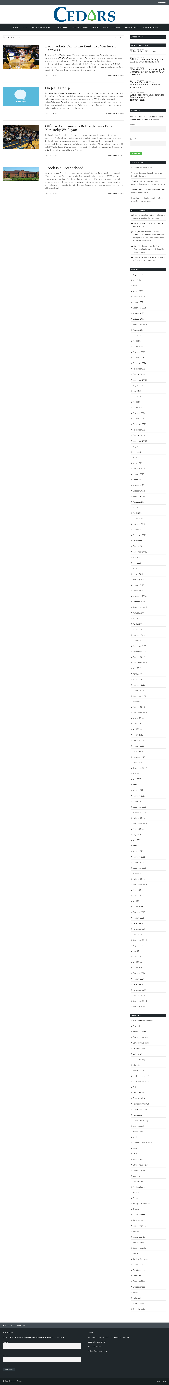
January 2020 (138, 641)
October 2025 (139, 319)
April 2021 (137, 568)
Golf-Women (138, 1093)
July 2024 (137, 391)
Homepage (137, 1115)
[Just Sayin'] (21, 96)
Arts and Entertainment (143, 1021)
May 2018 (137, 724)
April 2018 (137, 729)
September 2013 (140, 1001)
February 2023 (139, 469)
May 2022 (137, 507)
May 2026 (137, 280)
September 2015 (140, 885)
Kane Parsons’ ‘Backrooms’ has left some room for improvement (147, 97)
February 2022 (139, 524)
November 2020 (139, 596)
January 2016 (138, 862)
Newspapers (138, 1159)
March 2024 (138, 408)
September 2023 (140, 441)
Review (136, 1209)
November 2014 (139, 929)
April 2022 (137, 513)
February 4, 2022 (116, 75)
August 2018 (138, 718)
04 (24, 1325)
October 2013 (139, 995)
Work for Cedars (150, 27)
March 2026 (138, 291)
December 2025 (139, 308)
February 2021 (139, 580)
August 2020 (138, 613)
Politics (136, 1198)
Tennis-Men (138, 1265)
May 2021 (137, 563)
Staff (25, 27)
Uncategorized (139, 1287)
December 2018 (139, 696)
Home (15, 27)
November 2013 (139, 990)
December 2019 (139, 646)
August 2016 (138, 829)
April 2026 (137, 286)
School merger (139, 1215)
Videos (135, 1292)
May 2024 (137, 396)
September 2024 (140, 380)
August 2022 (138, 502)
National (136, 1148)
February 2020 (139, 635)
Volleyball (137, 1298)
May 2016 (137, 840)
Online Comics (139, 1170)
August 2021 (138, 557)
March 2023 (138, 463)
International (138, 1126)
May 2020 (137, 618)
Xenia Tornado (139, 1309)
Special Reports (131, 27)
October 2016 (139, 818)
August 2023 (138, 446)
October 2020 (139, 602)
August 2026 (138, 274)
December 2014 (139, 923)
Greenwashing (139, 1098)
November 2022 (139, 485)
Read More (53, 75)
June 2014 (137, 951)
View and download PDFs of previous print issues (109, 1337)
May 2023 (137, 452)
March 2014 (138, 968)
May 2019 (137, 668)
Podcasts (136, 1193)
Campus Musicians (141, 1043)
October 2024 (139, 374)
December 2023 (139, 424)
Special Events (139, 1237)
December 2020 (139, 591)
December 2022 (139, 480)
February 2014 (139, 973)
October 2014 (139, 934)
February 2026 (139, 297)
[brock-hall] (21, 174)
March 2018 (138, 735)
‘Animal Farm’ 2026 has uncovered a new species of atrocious (145, 85)
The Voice (137, 1276)
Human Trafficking (140, 1120)
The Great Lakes (139, 1270)
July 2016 (137, 835)
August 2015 (138, 890)
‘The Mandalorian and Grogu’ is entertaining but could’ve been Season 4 (147, 72)
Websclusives (138, 1303)
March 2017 (138, 790)
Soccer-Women (139, 1226)
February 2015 (139, 912)
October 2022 (139, 491)
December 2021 (139, 535)
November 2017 (139, 757)
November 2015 (139, 873)
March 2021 (138, 574)
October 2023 (139, 435)
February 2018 (139, 740)
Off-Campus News (80, 27)
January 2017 (138, 801)
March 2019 (138, 679)
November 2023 (139, 430)
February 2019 (139, 685)
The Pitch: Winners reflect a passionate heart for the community (149, 249)
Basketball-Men (139, 1032)
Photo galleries (139, 1187)
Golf (134, 1087)
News (135, 1154)
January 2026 (138, 302)
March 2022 (138, 518)
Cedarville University (97, 1342)
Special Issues (138, 1242)
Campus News (62, 27)
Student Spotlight (140, 1259)
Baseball (136, 1026)
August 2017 (138, 774)
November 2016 (139, 812)
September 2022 (140, 496)
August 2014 (138, 946)
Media (105, 27)
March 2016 (138, 851)
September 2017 (140, 768)
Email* (133, 139)
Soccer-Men (138, 1220)
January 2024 (138, 419)
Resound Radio (94, 1346)
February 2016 (139, 857)
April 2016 (137, 846)
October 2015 (139, 879)
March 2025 (138, 347)
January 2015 (138, 918)
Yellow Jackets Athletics (98, 1351)
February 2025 (139, 352)
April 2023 (137, 457)
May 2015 (137, 896)
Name (132, 125)
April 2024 (137, 402)
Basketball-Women (141, 1037)
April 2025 (137, 341)
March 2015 (138, 907)
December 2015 (139, 868)
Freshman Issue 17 (141, 1076)
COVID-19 (137, 1054)
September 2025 (140, 324)
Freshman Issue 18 (141, 1082)
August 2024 (138, 385)
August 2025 (138, 330)
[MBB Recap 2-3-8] (21, 137)
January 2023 (138, 474)
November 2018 (139, 702)
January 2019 (138, 690)
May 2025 (137, 335)
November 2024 (139, 369)
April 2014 (137, 962)
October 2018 (139, 707)
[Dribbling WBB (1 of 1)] (21, 57)
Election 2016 (138, 1070)
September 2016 (140, 824)
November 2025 (139, 313)
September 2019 (140, 663)
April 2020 (137, 624)
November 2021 (139, 541)
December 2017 (139, 751)
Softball (136, 1231)
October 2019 (139, 657)
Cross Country (139, 1059)
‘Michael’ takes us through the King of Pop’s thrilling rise (147, 60)
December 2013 (139, 984)
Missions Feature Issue (142, 1143)
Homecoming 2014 (141, 1104)
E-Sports (136, 1065)
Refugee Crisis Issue (141, 1204)
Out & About (138, 1181)
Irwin (135, 257)
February (17, 1325)
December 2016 (139, 807)
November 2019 (139, 652)
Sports (95, 27)
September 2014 (140, 940)
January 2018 (138, 746)
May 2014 (137, 957)
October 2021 (139, 546)
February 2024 (139, 413)
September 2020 (140, 607)
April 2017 (137, 785)
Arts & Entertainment (41, 27)
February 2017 (139, 796)
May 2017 (137, 779)
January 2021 (138, 585)
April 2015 (137, 901)
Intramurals (138, 1132)
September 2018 (140, 713)
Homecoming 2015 (141, 1109)
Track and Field (139, 1281)
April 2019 (137, 674)
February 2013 (139, 1007)
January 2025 (138, 358)
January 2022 (138, 530)
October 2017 (139, 763)
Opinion (116, 27)
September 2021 (140, 552)
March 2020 (138, 629)
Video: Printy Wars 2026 (143, 51)
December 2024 (139, 363)
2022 (9, 1325)
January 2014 (138, 979)
